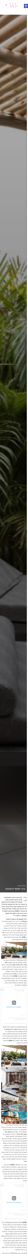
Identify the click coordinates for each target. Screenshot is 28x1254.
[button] (26, 6)
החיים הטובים (21, 885)
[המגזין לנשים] (14, 5)
